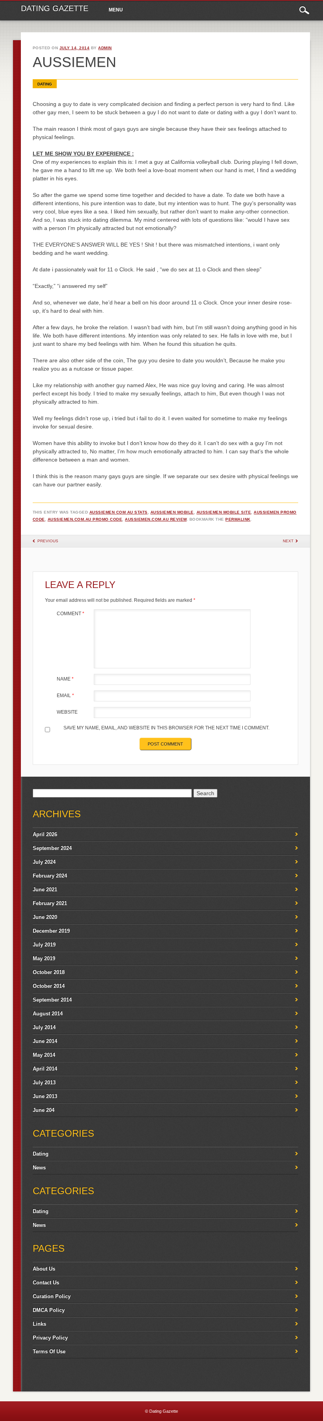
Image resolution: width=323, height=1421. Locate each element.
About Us (44, 1269)
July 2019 (44, 945)
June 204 (43, 1110)
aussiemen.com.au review (156, 519)
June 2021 (45, 889)
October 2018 (49, 972)
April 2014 (45, 1069)
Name (65, 679)
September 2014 (52, 1000)
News (39, 1168)
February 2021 (50, 903)
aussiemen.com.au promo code (85, 519)
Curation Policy (52, 1296)
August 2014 (48, 1014)
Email (65, 695)
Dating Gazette (54, 8)
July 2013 (44, 1082)
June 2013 (45, 1096)
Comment (70, 613)
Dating (44, 84)
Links (39, 1324)
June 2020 (45, 917)
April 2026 (45, 834)
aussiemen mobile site (224, 512)
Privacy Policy (50, 1338)
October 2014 (49, 986)
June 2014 (45, 1041)
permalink (238, 519)
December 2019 (51, 931)
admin (105, 48)
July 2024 (44, 862)
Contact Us (46, 1283)
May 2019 (44, 958)
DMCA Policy (49, 1310)
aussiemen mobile (172, 512)
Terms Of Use (49, 1351)
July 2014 (44, 1027)
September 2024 (52, 848)
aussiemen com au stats (118, 512)
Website (67, 712)
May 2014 (44, 1055)
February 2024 (50, 876)
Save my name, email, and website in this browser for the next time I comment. (166, 728)
